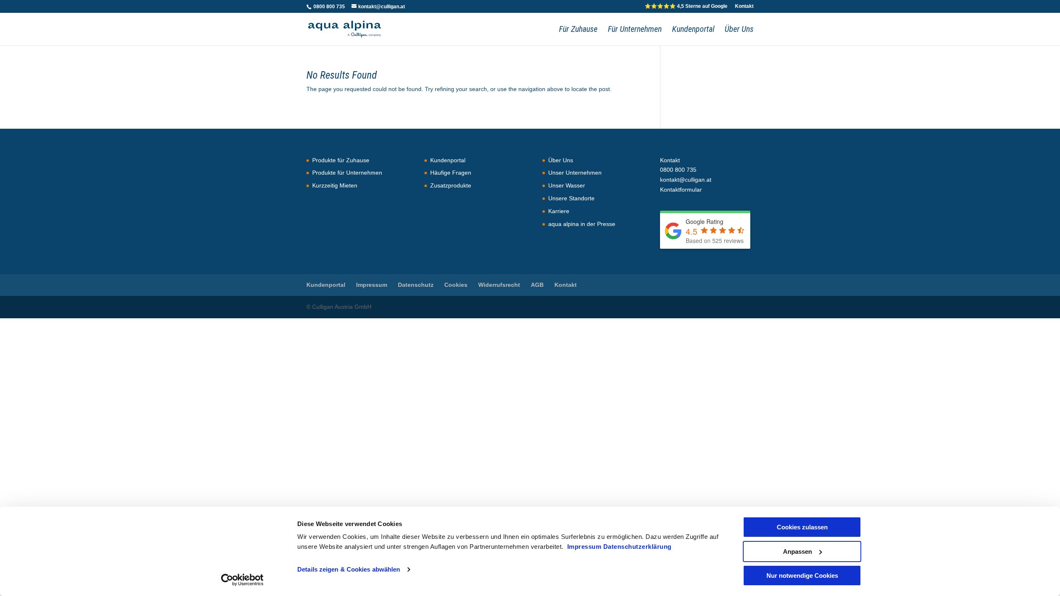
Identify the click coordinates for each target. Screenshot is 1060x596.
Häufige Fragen (450, 172)
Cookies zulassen (802, 527)
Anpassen (797, 551)
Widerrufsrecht (499, 284)
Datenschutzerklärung (637, 546)
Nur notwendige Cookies (802, 575)
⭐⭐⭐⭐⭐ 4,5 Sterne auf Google (686, 6)
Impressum (585, 546)
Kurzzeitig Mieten (334, 185)
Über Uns (739, 30)
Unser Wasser (566, 185)
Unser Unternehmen (575, 172)
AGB (537, 284)
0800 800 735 (328, 7)
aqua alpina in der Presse (581, 224)
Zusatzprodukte (450, 185)
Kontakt (744, 6)
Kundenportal (693, 30)
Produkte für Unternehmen (347, 172)
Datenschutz (416, 284)
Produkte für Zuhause (340, 160)
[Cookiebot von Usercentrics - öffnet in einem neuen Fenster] (242, 580)
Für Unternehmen (635, 30)
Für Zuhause (578, 30)
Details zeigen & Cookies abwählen (348, 569)
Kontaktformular (681, 189)
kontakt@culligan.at (685, 179)
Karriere (558, 211)
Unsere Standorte (571, 198)
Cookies (455, 284)
